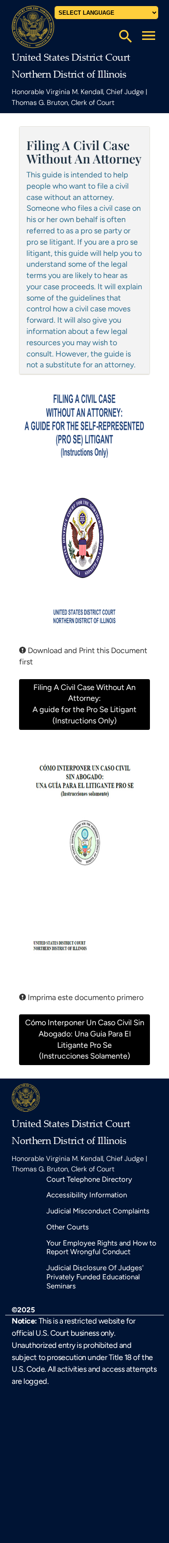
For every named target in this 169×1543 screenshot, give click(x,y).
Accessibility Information (86, 1194)
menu (148, 35)
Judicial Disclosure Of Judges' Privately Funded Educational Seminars (94, 1276)
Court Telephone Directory (89, 1179)
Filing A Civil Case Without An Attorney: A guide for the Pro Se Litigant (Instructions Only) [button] (84, 704)
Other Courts (67, 1227)
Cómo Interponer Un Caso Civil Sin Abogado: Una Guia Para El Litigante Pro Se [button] (84, 1039)
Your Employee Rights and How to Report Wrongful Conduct (101, 1247)
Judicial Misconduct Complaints (98, 1210)
